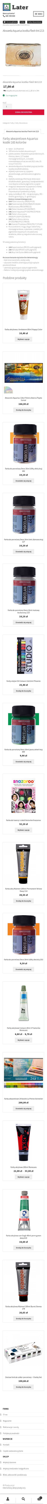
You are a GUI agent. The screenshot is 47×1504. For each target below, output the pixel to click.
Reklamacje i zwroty (11, 1427)
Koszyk (36, 1497)
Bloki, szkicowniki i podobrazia (15, 1475)
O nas (5, 1414)
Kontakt (6, 1444)
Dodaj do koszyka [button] (23, 410)
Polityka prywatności (11, 1433)
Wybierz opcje (23, 339)
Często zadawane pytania (13, 1451)
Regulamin (7, 1421)
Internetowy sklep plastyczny (14, 1488)
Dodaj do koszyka (23, 112)
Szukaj (23, 1499)
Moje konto (7, 1499)
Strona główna (11, 22)
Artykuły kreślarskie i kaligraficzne (16, 1468)
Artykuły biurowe (9, 1462)
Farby (22, 22)
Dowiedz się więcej (23, 481)
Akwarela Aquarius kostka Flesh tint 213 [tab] (22, 131)
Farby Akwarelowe (34, 22)
